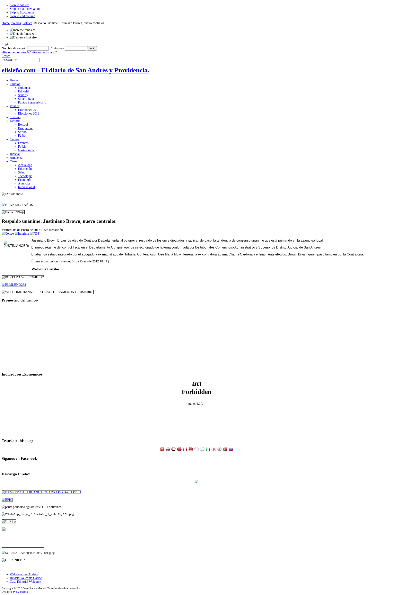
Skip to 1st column (22, 12)
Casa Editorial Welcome (25, 581)
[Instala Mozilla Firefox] (196, 482)
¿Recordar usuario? (44, 52)
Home (6, 23)
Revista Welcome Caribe (26, 578)
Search (6, 56)
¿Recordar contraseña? (16, 52)
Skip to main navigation (25, 8)
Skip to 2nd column (22, 16)
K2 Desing (22, 591)
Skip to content (19, 5)
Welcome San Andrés (24, 574)
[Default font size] (22, 34)
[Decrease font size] (23, 37)
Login (5, 44)
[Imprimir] (22, 233)
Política (16, 23)
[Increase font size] (22, 30)
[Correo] (8, 233)
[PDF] (35, 233)
